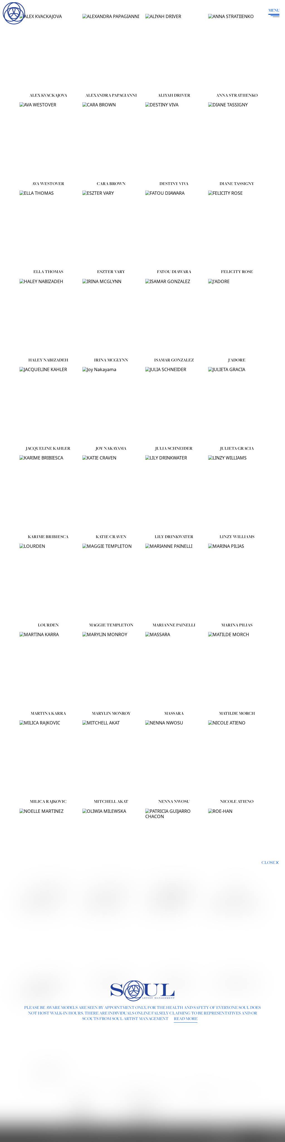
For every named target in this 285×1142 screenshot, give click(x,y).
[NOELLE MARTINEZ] (48, 847)
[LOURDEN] (48, 582)
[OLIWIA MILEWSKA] (111, 847)
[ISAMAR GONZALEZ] (174, 317)
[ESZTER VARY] (111, 229)
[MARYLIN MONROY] (111, 670)
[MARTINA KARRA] (48, 670)
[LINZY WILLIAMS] (237, 493)
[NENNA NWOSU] (174, 758)
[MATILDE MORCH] (237, 670)
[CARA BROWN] (111, 140)
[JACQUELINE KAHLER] (48, 405)
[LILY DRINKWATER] (174, 493)
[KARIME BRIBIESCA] (48, 493)
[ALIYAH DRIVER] (174, 52)
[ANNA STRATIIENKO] (237, 52)
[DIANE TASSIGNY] (237, 140)
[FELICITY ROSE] (237, 229)
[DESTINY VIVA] (174, 140)
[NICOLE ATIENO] (237, 758)
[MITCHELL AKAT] (111, 758)
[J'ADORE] (237, 317)
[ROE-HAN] (237, 847)
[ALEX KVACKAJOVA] (48, 52)
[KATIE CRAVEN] (111, 493)
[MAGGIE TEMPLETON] (111, 582)
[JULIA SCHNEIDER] (174, 405)
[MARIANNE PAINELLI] (174, 582)
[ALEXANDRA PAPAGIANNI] (111, 52)
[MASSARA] (174, 670)
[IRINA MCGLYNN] (111, 317)
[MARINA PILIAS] (237, 582)
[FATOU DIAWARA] (174, 229)
